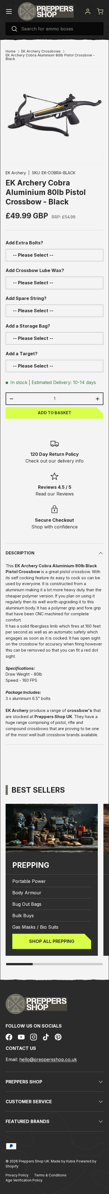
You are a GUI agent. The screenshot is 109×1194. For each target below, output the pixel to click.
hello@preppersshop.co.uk (48, 1059)
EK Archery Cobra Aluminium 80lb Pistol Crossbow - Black (50, 57)
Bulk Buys (23, 915)
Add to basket (54, 412)
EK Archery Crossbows (41, 51)
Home (11, 51)
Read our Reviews (54, 494)
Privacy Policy (17, 1175)
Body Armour (26, 892)
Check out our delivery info (54, 461)
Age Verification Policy (24, 1180)
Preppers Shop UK (34, 1161)
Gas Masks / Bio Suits (35, 927)
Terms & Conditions (50, 1175)
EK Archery (16, 172)
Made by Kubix (63, 1161)
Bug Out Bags (26, 904)
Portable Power (29, 881)
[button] (100, 11)
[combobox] (54, 29)
